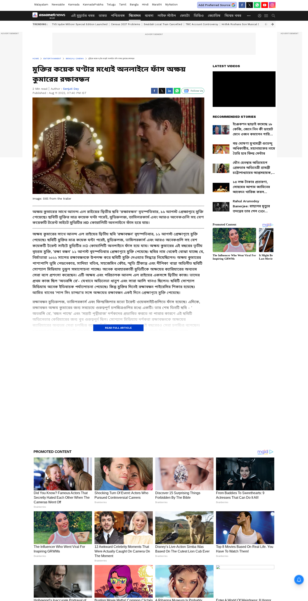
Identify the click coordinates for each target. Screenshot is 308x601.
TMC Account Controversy (202, 24)
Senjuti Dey (71, 88)
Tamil (122, 4)
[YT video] (264, 5)
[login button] (260, 15)
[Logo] (50, 16)
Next (272, 24)
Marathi (157, 4)
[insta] (272, 5)
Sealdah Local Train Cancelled (163, 24)
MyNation (171, 4)
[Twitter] (249, 5)
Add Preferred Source (214, 5)
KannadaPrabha (93, 4)
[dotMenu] (249, 15)
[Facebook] (242, 5)
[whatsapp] (257, 5)
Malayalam (41, 4)
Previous (266, 24)
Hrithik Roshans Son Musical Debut (244, 24)
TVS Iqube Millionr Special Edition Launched (79, 24)
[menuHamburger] (266, 16)
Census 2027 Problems (125, 24)
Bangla (134, 4)
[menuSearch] (273, 15)
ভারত (103, 16)
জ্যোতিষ (214, 16)
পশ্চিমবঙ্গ (118, 16)
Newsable (58, 4)
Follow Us (197, 90)
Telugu (111, 4)
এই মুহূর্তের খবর (82, 16)
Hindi (145, 4)
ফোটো (185, 16)
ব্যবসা (149, 16)
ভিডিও (199, 16)
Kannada (73, 4)
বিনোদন (135, 16)
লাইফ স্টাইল (167, 16)
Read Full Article (118, 327)
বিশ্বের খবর (233, 16)
